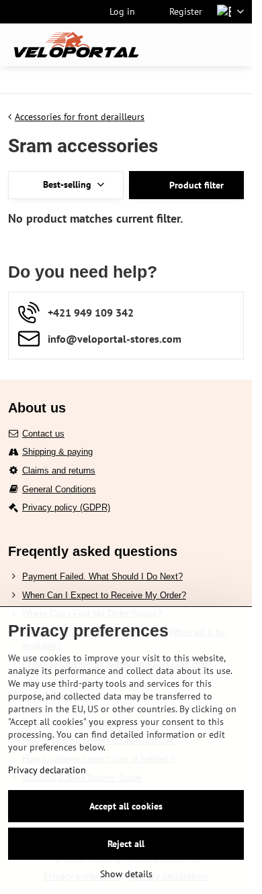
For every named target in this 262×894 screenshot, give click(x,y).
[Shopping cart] (203, 45)
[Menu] (236, 45)
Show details (126, 874)
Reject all (125, 844)
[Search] (171, 45)
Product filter (195, 185)
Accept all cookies (126, 806)
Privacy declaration (47, 770)
